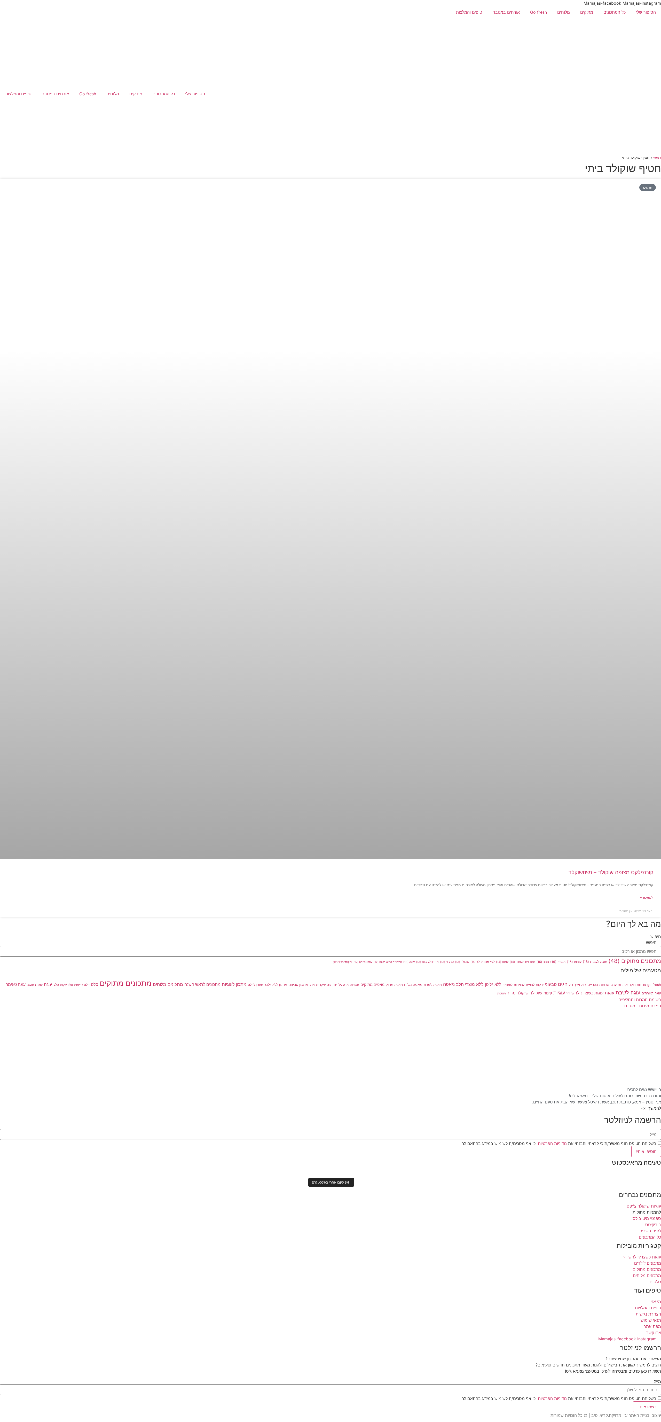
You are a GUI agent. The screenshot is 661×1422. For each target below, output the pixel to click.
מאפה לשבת (433, 985)
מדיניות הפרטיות (552, 1143)
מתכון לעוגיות (427, 962)
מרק (312, 985)
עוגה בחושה (35, 985)
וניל (571, 985)
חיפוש (655, 936)
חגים (543, 962)
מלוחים (563, 12)
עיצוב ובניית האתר (645, 1415)
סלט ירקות (66, 985)
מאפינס (354, 985)
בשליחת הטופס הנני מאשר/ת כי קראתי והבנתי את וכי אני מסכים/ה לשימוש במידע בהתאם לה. (558, 1143)
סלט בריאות (82, 985)
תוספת (501, 993)
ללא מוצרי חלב (482, 962)
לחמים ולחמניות (524, 985)
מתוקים (586, 12)
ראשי (657, 158)
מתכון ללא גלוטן (275, 985)
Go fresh (538, 12)
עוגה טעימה (362, 961)
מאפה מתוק (394, 985)
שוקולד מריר (342, 961)
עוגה (409, 962)
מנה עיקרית (324, 985)
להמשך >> (651, 1108)
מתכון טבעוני (298, 984)
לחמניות (507, 985)
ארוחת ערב (619, 984)
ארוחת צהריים (598, 984)
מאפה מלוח (413, 984)
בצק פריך (580, 985)
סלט (94, 984)
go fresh (654, 985)
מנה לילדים (341, 985)
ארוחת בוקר (637, 985)
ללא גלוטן (493, 984)
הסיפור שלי (646, 12)
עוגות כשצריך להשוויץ (584, 993)
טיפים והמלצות (469, 12)
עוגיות (574, 962)
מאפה (557, 962)
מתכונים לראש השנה (388, 961)
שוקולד (462, 962)
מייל (657, 1381)
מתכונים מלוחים (522, 962)
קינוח (548, 993)
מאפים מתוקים (372, 984)
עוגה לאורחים (651, 993)
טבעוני (447, 962)
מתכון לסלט (255, 985)
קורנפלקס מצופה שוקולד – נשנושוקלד (611, 872)
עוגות (502, 962)
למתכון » (646, 897)
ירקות (540, 985)
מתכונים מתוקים (634, 960)
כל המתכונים (614, 12)
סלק (56, 985)
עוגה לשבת (595, 962)
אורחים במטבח (506, 12)
